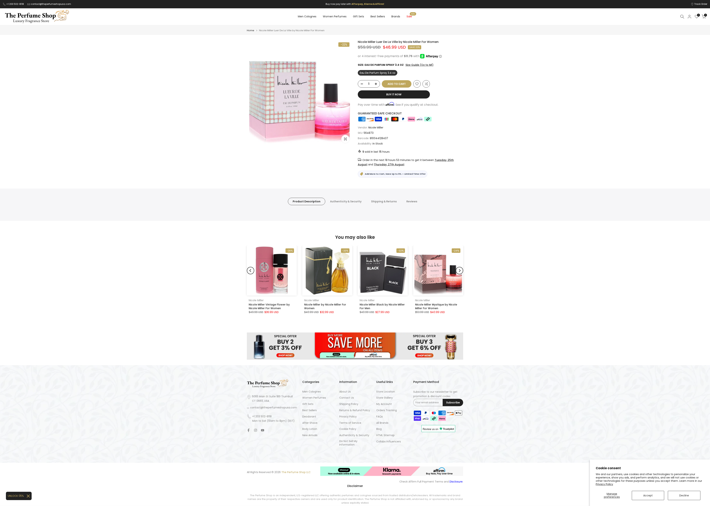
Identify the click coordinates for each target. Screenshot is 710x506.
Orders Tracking (386, 410)
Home (250, 30)
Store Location (385, 391)
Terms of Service (350, 423)
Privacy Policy (604, 484)
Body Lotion (309, 429)
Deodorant (309, 416)
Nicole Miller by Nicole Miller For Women (325, 306)
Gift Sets (358, 16)
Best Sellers (378, 16)
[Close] (28, 496)
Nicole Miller (375, 127)
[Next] (459, 270)
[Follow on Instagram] (255, 430)
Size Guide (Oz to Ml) (419, 65)
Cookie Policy (347, 429)
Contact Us (346, 398)
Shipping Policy (348, 404)
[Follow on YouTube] (262, 430)
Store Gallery (384, 398)
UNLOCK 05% (16, 496)
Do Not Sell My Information (348, 443)
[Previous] (250, 270)
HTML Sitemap (385, 435)
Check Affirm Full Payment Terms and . (431, 481)
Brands (395, 16)
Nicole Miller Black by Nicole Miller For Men (382, 306)
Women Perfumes (334, 16)
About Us (345, 391)
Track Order (700, 4)
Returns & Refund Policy (354, 410)
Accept (648, 495)
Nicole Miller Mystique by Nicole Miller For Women (436, 306)
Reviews (411, 201)
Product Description (306, 201)
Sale (411, 16)
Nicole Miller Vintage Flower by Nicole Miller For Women (269, 306)
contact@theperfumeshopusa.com (51, 4)
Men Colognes (307, 16)
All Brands (382, 423)
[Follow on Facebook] (248, 430)
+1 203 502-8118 (15, 4)
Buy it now (393, 94)
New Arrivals (309, 435)
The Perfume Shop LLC (296, 472)
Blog (379, 429)
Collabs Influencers (388, 441)
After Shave (309, 423)
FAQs (379, 416)
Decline (684, 495)
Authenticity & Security (345, 201)
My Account (384, 404)
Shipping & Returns (384, 201)
